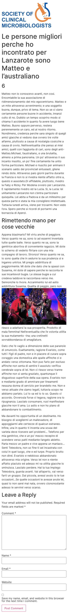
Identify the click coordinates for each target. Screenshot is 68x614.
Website (7, 582)
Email (6, 568)
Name (6, 555)
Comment (9, 513)
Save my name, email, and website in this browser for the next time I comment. (33, 599)
